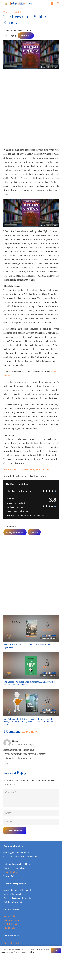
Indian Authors (10, 916)
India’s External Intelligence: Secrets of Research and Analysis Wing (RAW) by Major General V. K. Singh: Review (28, 722)
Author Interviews (11, 920)
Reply (5, 763)
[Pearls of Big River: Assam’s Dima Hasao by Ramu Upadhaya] (31, 617)
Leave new (29, 731)
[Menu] (52, 3)
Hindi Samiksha (10, 928)
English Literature (11, 924)
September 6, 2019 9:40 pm (23, 745)
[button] (58, 3)
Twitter (17, 943)
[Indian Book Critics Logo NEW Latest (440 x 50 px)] (18, 3)
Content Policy (10, 872)
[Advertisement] (31, 109)
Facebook (7, 943)
